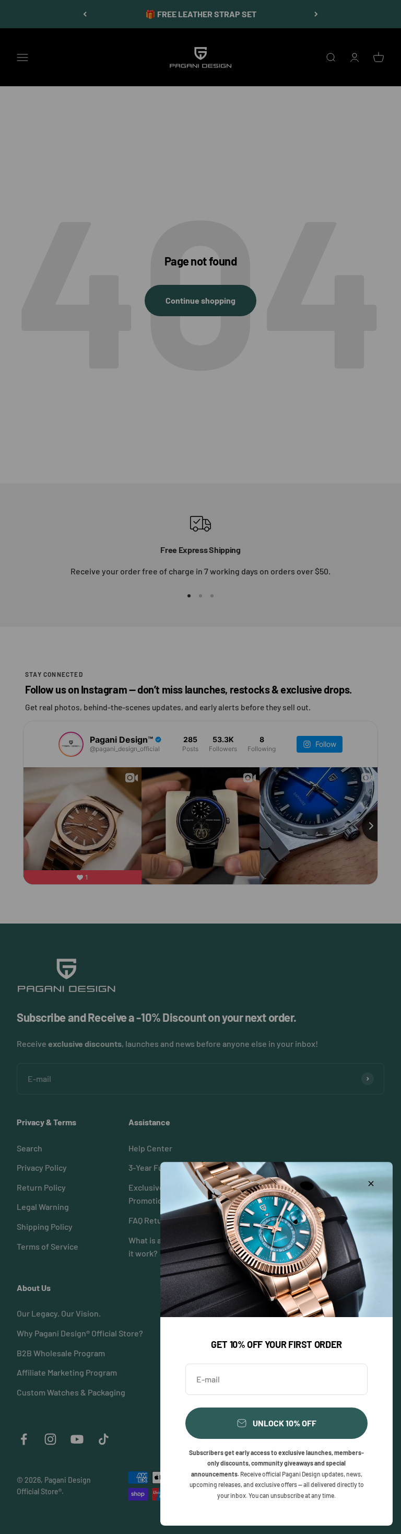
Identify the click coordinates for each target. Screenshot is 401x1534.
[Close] (371, 1184)
